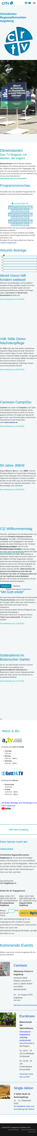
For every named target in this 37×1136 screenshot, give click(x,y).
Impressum (27, 589)
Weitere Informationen (14, 589)
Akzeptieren (5, 586)
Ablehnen (16, 586)
